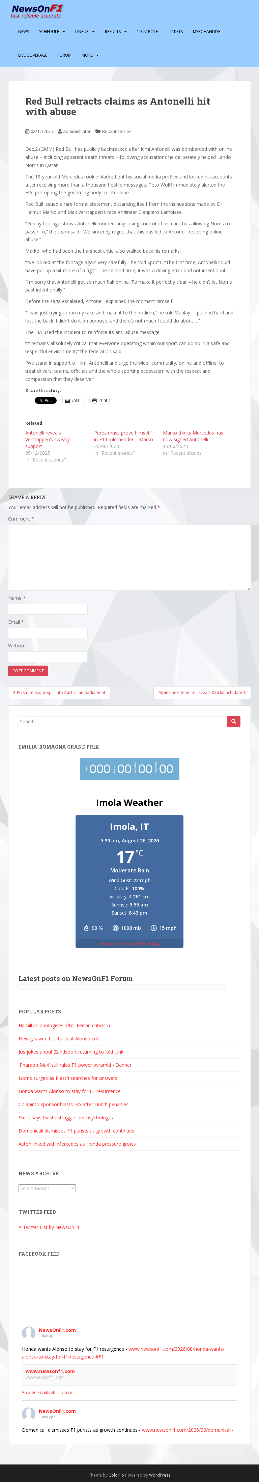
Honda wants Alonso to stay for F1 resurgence (70, 1091)
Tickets (175, 31)
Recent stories (117, 131)
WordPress (159, 1475)
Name (17, 598)
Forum (64, 55)
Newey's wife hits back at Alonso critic (60, 1038)
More (87, 55)
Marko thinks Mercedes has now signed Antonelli (193, 436)
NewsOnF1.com (57, 1330)
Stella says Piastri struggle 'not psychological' (68, 1117)
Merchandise (206, 31)
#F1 (99, 1356)
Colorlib (116, 1475)
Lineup (82, 31)
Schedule (49, 31)
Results (113, 31)
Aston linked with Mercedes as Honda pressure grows (77, 1144)
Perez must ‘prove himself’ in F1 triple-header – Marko (123, 436)
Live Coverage (32, 55)
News (23, 31)
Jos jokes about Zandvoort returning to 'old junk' (71, 1051)
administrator (77, 131)
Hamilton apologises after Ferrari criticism (64, 1025)
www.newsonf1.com (50, 1371)
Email (16, 622)
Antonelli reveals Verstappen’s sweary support (47, 439)
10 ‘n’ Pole (147, 31)
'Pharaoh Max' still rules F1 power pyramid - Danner (75, 1065)
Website (17, 645)
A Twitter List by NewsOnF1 (49, 1227)
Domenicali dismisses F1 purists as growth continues (76, 1130)
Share (66, 1392)
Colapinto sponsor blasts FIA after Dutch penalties (73, 1104)
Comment (21, 518)
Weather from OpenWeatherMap (129, 943)
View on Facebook (38, 1392)
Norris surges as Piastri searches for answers (68, 1078)
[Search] (233, 721)
